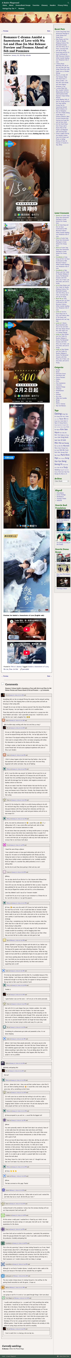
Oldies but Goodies (61, 398)
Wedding (57, 470)
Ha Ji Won (66, 416)
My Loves (58, 396)
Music (57, 392)
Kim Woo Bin (63, 432)
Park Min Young (60, 452)
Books (57, 372)
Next (49, 31)
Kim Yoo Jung (59, 435)
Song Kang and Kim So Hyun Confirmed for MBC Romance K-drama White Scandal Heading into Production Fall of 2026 (62, 230)
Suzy (66, 467)
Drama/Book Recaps (23, 5)
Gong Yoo (59, 416)
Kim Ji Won (63, 427)
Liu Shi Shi (59, 446)
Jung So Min (65, 425)
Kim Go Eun (57, 427)
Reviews (21, 8)
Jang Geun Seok (59, 421)
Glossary (44, 5)
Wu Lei (6, 669)
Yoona (56, 472)
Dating (58, 413)
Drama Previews (60, 377)
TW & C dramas (16, 666)
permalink (25, 669)
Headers (53, 5)
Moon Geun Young (60, 448)
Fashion (58, 379)
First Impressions (60, 383)
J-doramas (59, 385)
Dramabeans (60, 493)
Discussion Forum (61, 373)
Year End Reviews (61, 405)
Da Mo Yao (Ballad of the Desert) (63, 521)
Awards (58, 370)
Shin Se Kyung (62, 458)
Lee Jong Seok (63, 437)
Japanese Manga (60, 387)
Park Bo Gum (64, 450)
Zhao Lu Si (64, 474)
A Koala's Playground (10, 2)
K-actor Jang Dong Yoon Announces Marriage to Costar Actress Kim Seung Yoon (62, 219)
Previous (4, 31)
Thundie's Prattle (61, 498)
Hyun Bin (62, 419)
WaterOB (59, 500)
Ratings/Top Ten (8, 8)
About (11, 5)
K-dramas (58, 388)
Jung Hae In (60, 425)
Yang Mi (62, 470)
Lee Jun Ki (58, 440)
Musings (58, 394)
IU (67, 419)
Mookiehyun (60, 496)
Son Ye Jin (60, 467)
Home (5, 5)
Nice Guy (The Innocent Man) (63, 575)
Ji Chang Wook (62, 423)
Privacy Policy (63, 5)
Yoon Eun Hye (62, 472)
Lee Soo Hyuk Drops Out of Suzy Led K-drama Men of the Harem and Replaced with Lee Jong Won (62, 127)
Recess (58, 402)
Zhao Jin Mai (13, 669)
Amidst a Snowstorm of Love (38, 666)
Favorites (36, 5)
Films (57, 381)
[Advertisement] (63, 179)
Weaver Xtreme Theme (64, 1356)
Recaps (58, 400)
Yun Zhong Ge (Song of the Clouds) (63, 543)
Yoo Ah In (67, 469)
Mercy (8, 769)
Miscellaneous (60, 390)
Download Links (60, 375)
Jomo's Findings (61, 495)
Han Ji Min (57, 419)
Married (66, 446)
